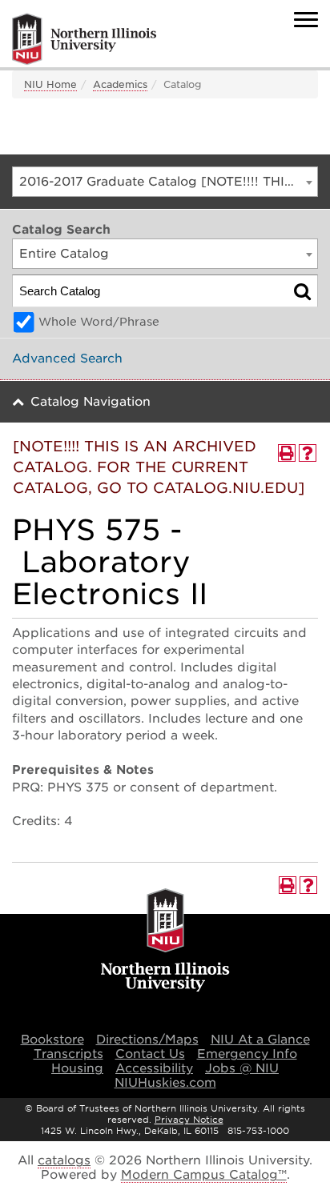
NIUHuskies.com (165, 1083)
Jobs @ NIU (242, 1068)
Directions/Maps (147, 1039)
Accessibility (154, 1068)
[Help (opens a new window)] (307, 453)
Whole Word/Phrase (98, 321)
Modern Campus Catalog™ (204, 1175)
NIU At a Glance (260, 1039)
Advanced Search (67, 358)
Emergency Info (247, 1054)
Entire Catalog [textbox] (64, 253)
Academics (120, 84)
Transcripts (68, 1054)
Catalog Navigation (90, 402)
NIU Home (50, 84)
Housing (77, 1068)
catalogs (64, 1160)
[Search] (302, 290)
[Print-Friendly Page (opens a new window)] (287, 453)
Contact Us (150, 1054)
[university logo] (165, 941)
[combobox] (165, 181)
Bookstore (52, 1039)
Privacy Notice (189, 1119)
